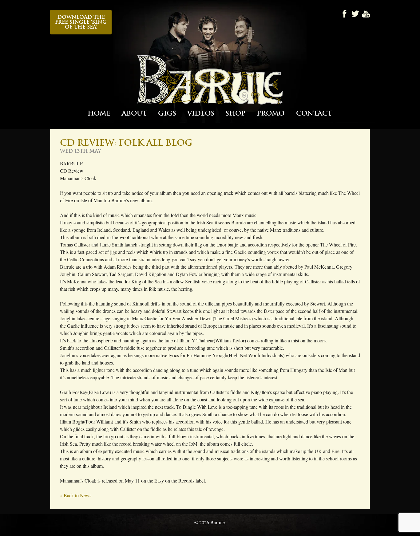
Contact (314, 114)
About (134, 114)
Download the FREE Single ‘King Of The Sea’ (81, 22)
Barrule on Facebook (344, 14)
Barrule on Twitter (355, 14)
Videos (200, 114)
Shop (235, 114)
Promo (270, 114)
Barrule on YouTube (366, 14)
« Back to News (75, 495)
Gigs (167, 114)
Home (99, 114)
